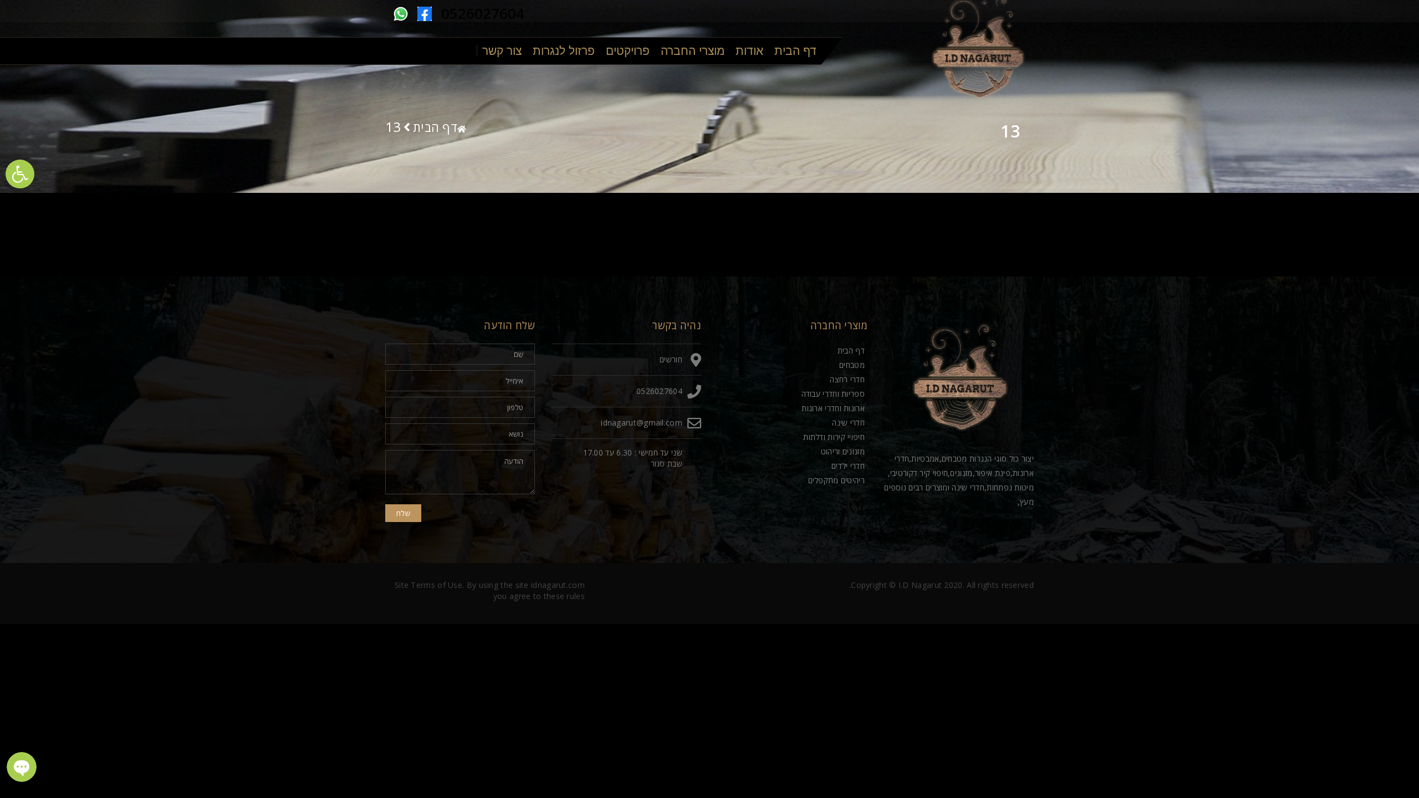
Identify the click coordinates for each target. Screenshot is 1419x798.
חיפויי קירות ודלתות (834, 437)
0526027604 (482, 13)
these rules (564, 596)
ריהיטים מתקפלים (836, 480)
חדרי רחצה (847, 379)
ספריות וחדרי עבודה (833, 393)
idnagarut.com (558, 585)
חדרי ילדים (848, 466)
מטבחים (852, 365)
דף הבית (795, 50)
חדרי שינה (848, 422)
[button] (20, 174)
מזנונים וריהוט (843, 451)
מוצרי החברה (692, 50)
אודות (749, 50)
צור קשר (502, 50)
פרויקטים (628, 50)
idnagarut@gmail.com (641, 422)
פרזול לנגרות (564, 50)
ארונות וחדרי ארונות (833, 408)
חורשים (671, 359)
